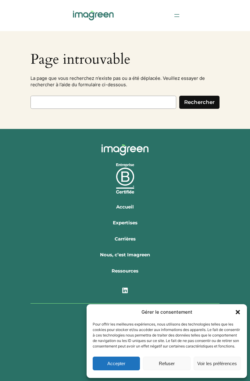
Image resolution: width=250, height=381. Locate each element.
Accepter (116, 363)
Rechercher (199, 102)
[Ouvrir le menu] (176, 15)
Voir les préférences (217, 363)
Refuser (167, 363)
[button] (238, 312)
